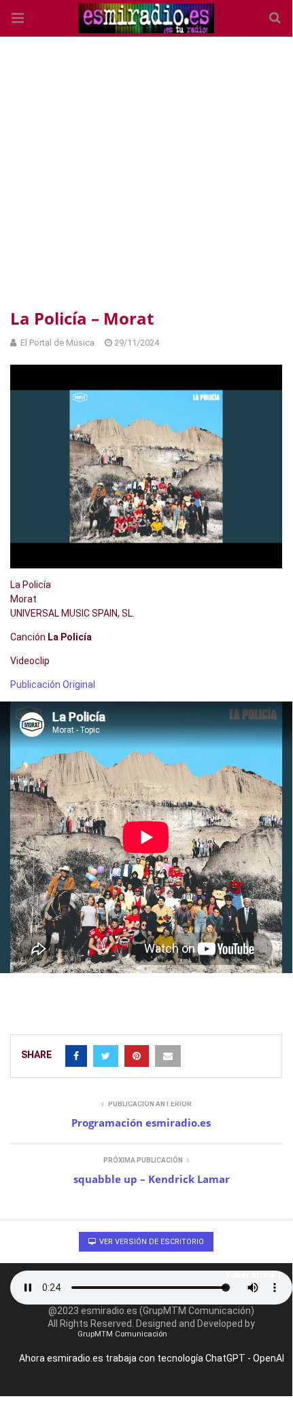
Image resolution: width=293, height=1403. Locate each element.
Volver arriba (250, 1275)
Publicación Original (52, 684)
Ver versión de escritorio (150, 1241)
